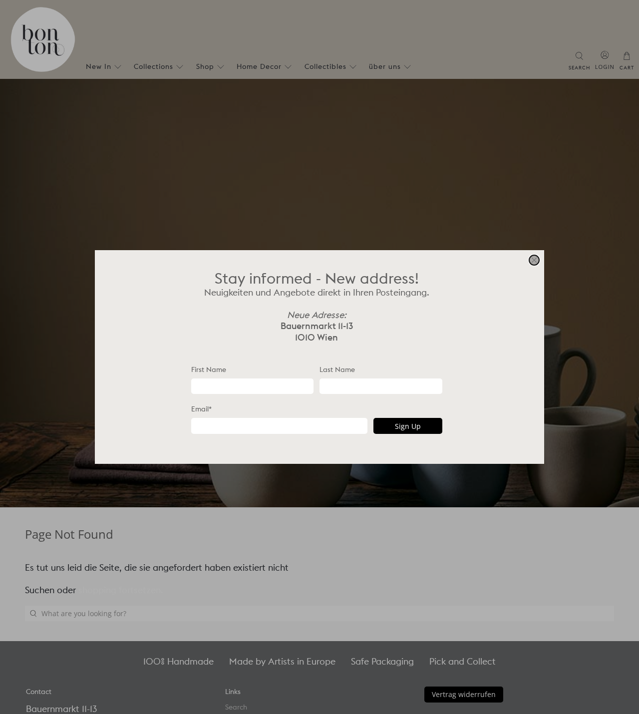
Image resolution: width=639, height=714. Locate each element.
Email (201, 408)
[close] (534, 260)
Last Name (337, 369)
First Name (208, 369)
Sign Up (408, 426)
